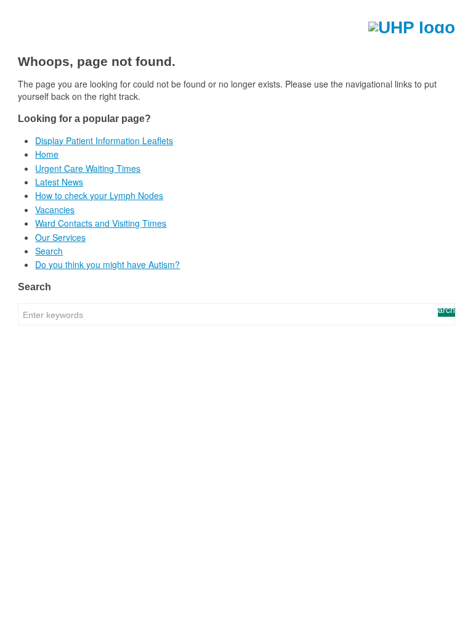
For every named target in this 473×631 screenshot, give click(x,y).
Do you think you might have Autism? (107, 264)
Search (49, 251)
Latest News (59, 182)
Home (47, 154)
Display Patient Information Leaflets (104, 140)
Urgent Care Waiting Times (87, 168)
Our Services (60, 237)
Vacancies (55, 209)
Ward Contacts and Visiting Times (100, 223)
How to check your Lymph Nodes (99, 195)
